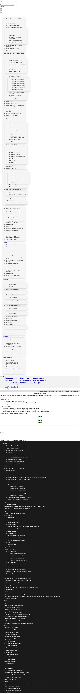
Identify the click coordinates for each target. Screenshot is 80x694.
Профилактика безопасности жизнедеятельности (12, 264)
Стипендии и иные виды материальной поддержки (14, 111)
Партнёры (11, 141)
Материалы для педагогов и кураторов (17, 156)
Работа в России (51, 432)
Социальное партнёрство (11, 316)
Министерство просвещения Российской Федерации (59, 427)
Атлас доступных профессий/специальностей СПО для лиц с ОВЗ (16, 137)
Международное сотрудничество (13, 189)
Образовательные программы (15, 76)
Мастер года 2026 (13, 171)
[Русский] (3, 6)
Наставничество (9, 324)
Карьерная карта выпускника (12, 366)
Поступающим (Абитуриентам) (13, 368)
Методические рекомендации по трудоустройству (13, 344)
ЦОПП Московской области (53, 433)
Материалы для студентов (14, 154)
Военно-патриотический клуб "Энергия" (17, 148)
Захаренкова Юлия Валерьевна (13, 294)
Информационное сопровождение (16, 42)
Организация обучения (13, 124)
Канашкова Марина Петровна (17, 180)
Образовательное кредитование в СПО (14, 27)
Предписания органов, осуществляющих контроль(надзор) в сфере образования (17, 65)
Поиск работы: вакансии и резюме (13, 341)
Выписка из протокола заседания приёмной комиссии (13, 209)
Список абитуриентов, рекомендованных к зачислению (15, 212)
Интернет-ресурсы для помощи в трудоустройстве (13, 347)
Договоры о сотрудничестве (15, 192)
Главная (5, 16)
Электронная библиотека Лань (54, 435)
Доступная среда (10, 122)
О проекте (11, 30)
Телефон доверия (10, 255)
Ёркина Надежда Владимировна (13, 300)
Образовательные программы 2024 (18, 83)
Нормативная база (13, 146)
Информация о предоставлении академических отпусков (13, 276)
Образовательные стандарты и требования (15, 96)
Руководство (9, 101)
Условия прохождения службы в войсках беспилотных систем (15, 22)
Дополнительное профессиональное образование (16, 93)
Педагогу (5, 279)
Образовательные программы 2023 (18, 85)
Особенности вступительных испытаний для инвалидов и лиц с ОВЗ (14, 222)
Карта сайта (9, 50)
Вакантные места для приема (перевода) (12, 231)
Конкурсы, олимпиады (11, 168)
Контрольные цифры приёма (12, 217)
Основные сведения (10, 55)
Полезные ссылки (10, 331)
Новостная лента (12, 160)
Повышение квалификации (11, 320)
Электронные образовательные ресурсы (15, 248)
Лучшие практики (10, 333)
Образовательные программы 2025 (18, 81)
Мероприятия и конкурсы (14, 139)
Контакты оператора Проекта (15, 40)
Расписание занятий (10, 244)
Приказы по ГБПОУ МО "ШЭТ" (15, 71)
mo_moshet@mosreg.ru (16, 430)
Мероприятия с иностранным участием (17, 194)
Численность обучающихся (14, 98)
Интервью (11, 286)
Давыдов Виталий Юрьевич (12, 281)
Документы (8, 57)
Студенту (5, 242)
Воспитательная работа (11, 144)
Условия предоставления (14, 32)
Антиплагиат (50, 437)
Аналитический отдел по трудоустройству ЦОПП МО (12, 350)
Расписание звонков (10, 246)
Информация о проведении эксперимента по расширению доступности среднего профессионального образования (13, 235)
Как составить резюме (11, 355)
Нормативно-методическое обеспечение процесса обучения (16, 129)
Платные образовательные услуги (13, 113)
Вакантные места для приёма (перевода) (12, 119)
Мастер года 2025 (13, 184)
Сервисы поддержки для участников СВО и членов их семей (14, 19)
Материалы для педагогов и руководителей (15, 38)
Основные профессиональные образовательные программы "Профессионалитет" (12, 363)
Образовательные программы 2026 (18, 79)
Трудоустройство (12, 134)
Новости (10, 126)
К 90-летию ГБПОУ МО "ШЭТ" (15, 202)
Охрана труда (9, 318)
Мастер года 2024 (13, 186)
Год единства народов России (12, 48)
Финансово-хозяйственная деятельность (12, 116)
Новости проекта (10, 360)
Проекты (11, 158)
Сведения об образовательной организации (13, 53)
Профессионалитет (7, 357)
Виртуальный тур (10, 200)
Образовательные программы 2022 (18, 87)
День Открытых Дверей (11, 239)
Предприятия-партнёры (11, 372)
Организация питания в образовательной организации (15, 197)
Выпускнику (6, 336)
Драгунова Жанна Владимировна (13, 305)
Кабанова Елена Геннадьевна (17, 177)
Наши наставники (12, 327)
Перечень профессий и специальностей (14, 215)
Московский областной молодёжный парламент (14, 46)
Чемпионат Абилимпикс (14, 132)
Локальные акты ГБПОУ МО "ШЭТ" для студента (14, 258)
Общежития (8, 226)
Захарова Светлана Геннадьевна (18, 175)
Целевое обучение (10, 224)
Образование (9, 73)
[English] (1, 6)
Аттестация (9, 322)
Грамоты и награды (13, 284)
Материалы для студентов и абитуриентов (15, 34)
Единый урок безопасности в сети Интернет (13, 267)
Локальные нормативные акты (15, 62)
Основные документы (13, 60)
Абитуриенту (6, 206)
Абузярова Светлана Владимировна (18, 182)
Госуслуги (49, 430)
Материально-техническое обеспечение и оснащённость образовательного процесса (15, 107)
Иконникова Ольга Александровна (18, 173)
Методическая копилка (11, 329)
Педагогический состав (11, 103)
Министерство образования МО (54, 428)
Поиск (1, 3)
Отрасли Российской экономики (13, 370)
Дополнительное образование (12, 250)
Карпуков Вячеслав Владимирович (13, 310)
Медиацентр (11, 162)
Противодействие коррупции (12, 25)
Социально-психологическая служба (14, 253)
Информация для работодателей (13, 353)
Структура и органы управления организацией (13, 166)
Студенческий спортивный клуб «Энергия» (13, 271)
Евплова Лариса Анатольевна (12, 289)
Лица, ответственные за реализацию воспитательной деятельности (16, 151)
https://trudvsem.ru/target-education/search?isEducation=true (14, 413)
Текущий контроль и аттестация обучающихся (16, 68)
